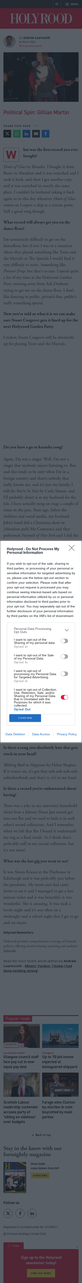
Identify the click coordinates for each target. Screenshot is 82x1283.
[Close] (73, 549)
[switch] (64, 641)
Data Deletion (15, 734)
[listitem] (41, 630)
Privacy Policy (67, 734)
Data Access (41, 734)
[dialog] (41, 641)
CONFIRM (25, 718)
